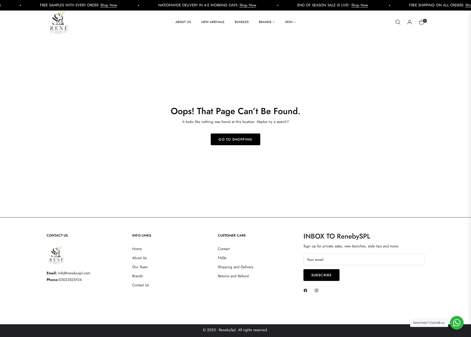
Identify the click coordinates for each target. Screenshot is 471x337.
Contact (224, 249)
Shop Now (97, 5)
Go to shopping (235, 139)
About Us (139, 258)
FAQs (222, 258)
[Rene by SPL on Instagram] (317, 290)
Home (137, 249)
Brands (137, 276)
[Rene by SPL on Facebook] (306, 290)
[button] (398, 22)
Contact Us (140, 285)
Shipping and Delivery (235, 267)
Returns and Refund (233, 276)
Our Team (140, 267)
